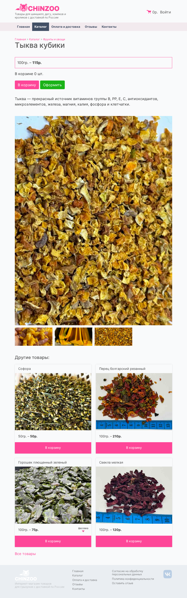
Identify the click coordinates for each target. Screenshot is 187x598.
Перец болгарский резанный (122, 369)
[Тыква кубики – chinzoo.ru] (93, 220)
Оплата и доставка (65, 26)
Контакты (109, 26)
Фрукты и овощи (54, 39)
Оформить (52, 85)
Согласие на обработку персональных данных (127, 572)
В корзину (27, 85)
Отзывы (91, 26)
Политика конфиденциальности (133, 578)
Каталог (40, 26)
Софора (24, 369)
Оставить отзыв (122, 583)
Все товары (25, 553)
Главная (23, 26)
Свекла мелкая (111, 462)
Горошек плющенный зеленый (42, 462)
